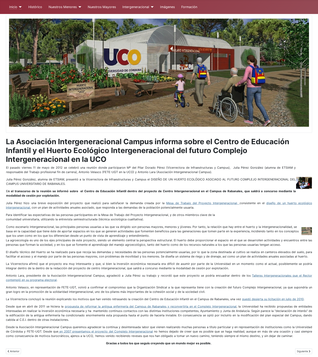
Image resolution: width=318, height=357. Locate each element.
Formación (189, 7)
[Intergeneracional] (151, 7)
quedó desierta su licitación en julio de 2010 (273, 299)
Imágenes (167, 7)
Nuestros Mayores (102, 7)
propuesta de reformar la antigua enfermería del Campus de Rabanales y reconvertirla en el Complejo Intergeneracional (150, 306)
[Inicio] (19, 7)
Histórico (35, 7)
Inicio (13, 7)
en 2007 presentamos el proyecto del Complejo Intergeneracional (105, 331)
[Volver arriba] (311, 350)
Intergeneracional (135, 7)
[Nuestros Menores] (79, 7)
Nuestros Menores (63, 7)
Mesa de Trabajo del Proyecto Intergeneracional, (202, 203)
